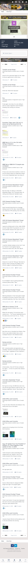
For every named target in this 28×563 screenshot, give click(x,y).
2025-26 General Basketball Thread (12, 185)
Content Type (7, 53)
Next (22, 64)
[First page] (3, 64)
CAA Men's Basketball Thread (11, 380)
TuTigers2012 (15, 99)
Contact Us (17, 548)
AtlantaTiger (5, 71)
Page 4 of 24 (14, 64)
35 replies (18, 177)
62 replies (14, 117)
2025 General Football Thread (11, 201)
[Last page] (25, 64)
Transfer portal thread (8, 69)
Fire (3, 98)
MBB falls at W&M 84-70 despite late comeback (13, 165)
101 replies (14, 80)
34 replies (18, 354)
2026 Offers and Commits (10, 399)
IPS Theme (5, 548)
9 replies (18, 458)
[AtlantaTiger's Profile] (14, 36)
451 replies (19, 213)
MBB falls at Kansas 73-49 (10, 306)
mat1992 (14, 71)
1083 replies (19, 391)
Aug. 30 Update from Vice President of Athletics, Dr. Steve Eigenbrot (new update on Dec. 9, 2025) (13, 445)
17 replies (13, 137)
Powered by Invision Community (14, 551)
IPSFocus (12, 548)
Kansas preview (7, 342)
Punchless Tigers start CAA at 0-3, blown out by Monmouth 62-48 (12, 123)
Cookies (23, 548)
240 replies (19, 416)
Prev (6, 64)
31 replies (18, 318)
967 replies (19, 196)
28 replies (18, 157)
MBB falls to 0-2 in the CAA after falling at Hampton (12, 143)
